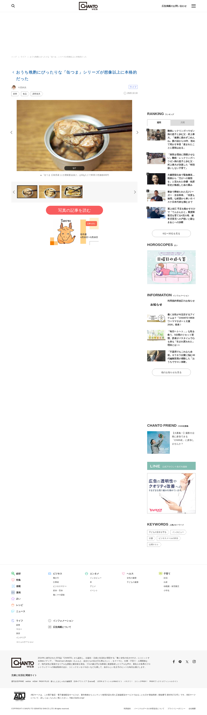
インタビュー (178, 532)
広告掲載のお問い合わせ (174, 6)
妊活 (166, 578)
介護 (151, 538)
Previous (11, 132)
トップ (14, 57)
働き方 (56, 578)
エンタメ (94, 573)
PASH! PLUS (44, 681)
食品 (25, 94)
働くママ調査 (59, 595)
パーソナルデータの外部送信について (149, 709)
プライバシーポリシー (176, 709)
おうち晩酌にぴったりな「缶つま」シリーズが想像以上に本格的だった (58, 57)
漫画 (18, 592)
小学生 (166, 590)
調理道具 (36, 94)
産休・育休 (58, 590)
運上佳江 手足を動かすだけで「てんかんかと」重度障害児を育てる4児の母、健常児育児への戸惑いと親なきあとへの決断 (181, 215)
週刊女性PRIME (17, 681)
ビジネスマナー (60, 586)
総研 (18, 573)
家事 (15, 94)
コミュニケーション (25, 642)
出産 (166, 582)
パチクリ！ (128, 681)
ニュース (20, 611)
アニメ (93, 586)
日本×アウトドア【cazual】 (85, 681)
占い (18, 598)
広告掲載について (62, 627)
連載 (18, 586)
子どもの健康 (132, 582)
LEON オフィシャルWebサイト (109, 681)
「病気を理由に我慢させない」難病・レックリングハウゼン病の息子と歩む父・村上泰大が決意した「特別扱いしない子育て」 (181, 161)
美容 (18, 633)
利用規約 (127, 709)
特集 (18, 580)
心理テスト (154, 544)
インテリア (21, 637)
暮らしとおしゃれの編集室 (61, 681)
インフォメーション (63, 620)
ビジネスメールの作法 (168, 538)
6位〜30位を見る (171, 233)
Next (137, 132)
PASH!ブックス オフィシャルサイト (163, 681)
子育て (167, 573)
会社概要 (192, 709)
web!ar (28, 681)
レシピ (19, 605)
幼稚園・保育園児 (171, 586)
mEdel (35, 681)
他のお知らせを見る (171, 372)
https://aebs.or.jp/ (77, 698)
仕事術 (56, 582)
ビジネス (57, 573)
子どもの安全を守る (157, 532)
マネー (19, 629)
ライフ (23, 57)
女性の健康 (131, 578)
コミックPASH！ (141, 681)
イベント (94, 590)
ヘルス (130, 573)
